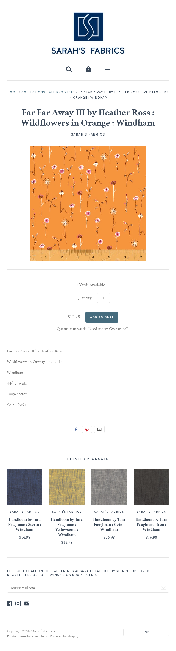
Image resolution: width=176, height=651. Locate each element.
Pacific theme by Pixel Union (27, 636)
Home (13, 92)
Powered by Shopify (64, 636)
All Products (62, 92)
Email (99, 429)
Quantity (84, 298)
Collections (33, 92)
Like (76, 429)
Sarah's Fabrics (88, 134)
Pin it (87, 429)
